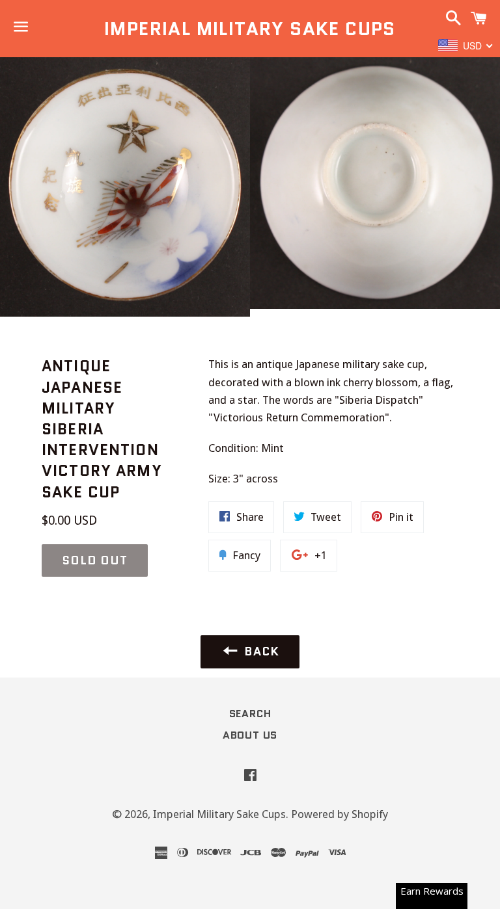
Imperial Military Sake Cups (250, 29)
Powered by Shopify (339, 814)
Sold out (95, 560)
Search (250, 713)
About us (250, 735)
